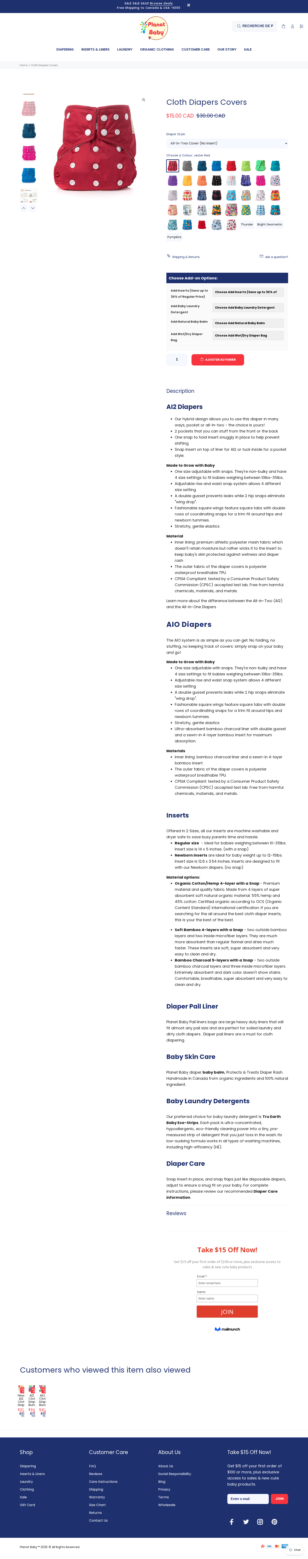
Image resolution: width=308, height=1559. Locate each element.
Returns (95, 1512)
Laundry (26, 1481)
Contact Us (98, 1520)
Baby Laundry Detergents (208, 1101)
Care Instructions (103, 1481)
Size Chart (97, 1505)
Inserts (177, 815)
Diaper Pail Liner (192, 1006)
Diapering (28, 1466)
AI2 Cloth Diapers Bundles (34, 1400)
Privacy (164, 1489)
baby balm (213, 1072)
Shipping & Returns (186, 257)
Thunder (247, 224)
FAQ (92, 1466)
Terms (163, 1497)
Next (33, 208)
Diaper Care (185, 1163)
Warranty (97, 1497)
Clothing (27, 1489)
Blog (161, 1481)
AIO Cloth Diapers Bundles (45, 1400)
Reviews (95, 1473)
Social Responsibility (174, 1473)
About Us (165, 1466)
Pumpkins (174, 237)
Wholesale (166, 1505)
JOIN (279, 1498)
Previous (24, 208)
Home (23, 65)
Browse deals (161, 3)
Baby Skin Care (190, 1056)
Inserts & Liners (32, 1473)
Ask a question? (276, 257)
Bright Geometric (269, 224)
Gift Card (27, 1505)
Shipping (96, 1489)
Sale (23, 1497)
